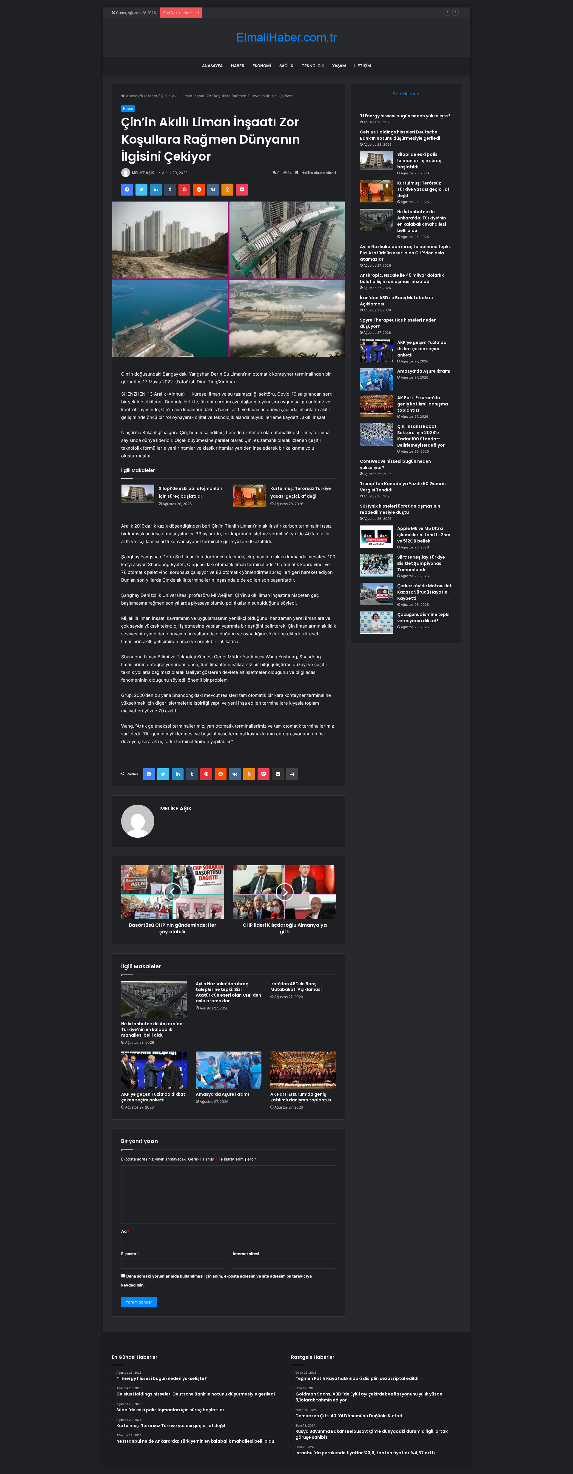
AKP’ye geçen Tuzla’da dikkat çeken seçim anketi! (153, 1097)
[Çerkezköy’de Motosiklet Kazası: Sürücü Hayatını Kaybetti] (376, 594)
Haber (237, 65)
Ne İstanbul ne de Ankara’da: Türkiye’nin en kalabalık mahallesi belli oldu (152, 1029)
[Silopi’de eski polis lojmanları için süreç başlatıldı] (137, 494)
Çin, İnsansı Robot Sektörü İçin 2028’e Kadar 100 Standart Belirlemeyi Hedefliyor (421, 435)
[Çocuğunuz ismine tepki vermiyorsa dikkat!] (376, 622)
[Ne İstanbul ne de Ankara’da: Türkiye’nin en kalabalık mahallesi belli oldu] (154, 999)
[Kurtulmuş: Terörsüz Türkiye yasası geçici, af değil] (249, 496)
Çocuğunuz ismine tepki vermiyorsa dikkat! (423, 617)
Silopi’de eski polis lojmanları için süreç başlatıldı (249, 12)
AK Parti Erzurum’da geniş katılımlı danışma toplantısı (300, 1097)
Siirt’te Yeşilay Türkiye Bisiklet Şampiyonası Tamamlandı (421, 563)
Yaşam (339, 65)
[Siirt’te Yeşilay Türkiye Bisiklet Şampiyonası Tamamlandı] (376, 565)
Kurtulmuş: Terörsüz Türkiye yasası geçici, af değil (423, 189)
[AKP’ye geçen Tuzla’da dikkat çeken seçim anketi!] (154, 1070)
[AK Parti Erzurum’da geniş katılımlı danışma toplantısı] (303, 1070)
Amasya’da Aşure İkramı (222, 1094)
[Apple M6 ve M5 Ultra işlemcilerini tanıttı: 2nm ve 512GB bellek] (376, 536)
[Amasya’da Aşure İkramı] (228, 1070)
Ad (125, 1231)
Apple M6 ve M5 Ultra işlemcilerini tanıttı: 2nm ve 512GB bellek (423, 534)
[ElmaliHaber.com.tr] (286, 37)
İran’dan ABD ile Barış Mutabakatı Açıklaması (296, 986)
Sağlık (286, 65)
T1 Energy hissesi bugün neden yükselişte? (405, 116)
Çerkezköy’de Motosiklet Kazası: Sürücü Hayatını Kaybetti (424, 592)
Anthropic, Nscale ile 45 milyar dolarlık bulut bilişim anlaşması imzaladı (402, 278)
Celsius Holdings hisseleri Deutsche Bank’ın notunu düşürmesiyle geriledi (400, 135)
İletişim (362, 65)
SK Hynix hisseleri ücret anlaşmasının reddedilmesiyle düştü (400, 509)
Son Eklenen (406, 93)
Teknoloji (313, 65)
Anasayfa (212, 65)
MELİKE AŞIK (143, 172)
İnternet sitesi (246, 1253)
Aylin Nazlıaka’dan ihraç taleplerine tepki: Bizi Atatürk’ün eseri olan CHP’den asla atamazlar (228, 992)
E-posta (130, 1253)
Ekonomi (261, 65)
